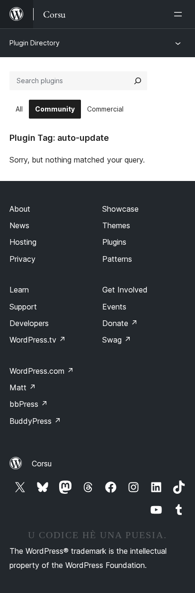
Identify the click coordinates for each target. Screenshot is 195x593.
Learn (19, 289)
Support (23, 306)
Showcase (120, 209)
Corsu (42, 463)
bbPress (28, 404)
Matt (22, 387)
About (19, 209)
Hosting (22, 242)
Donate (120, 323)
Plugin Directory (34, 43)
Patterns (117, 259)
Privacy (22, 259)
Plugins (114, 242)
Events (114, 306)
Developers (29, 323)
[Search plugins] (137, 80)
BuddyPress (35, 421)
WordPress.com (41, 371)
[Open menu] (180, 14)
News (19, 225)
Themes (116, 225)
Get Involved (125, 289)
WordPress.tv (37, 339)
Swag (116, 339)
